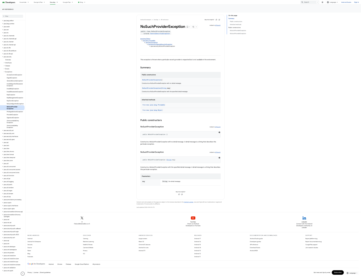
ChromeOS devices (144, 244)
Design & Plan (38, 2)
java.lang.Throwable (149, 40)
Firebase (68, 264)
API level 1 (218, 25)
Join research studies (311, 247)
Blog (81, 2)
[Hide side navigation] (23, 273)
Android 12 (197, 253)
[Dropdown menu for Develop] (58, 2)
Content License (188, 202)
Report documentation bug (313, 241)
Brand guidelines (45, 272)
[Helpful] (216, 19)
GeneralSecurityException (160, 33)
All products (96, 264)
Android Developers (145, 19)
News (29, 250)
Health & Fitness (87, 244)
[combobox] (309, 2)
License (36, 272)
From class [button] (154, 105)
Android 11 (197, 256)
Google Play (67, 2)
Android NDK (254, 250)
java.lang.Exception (152, 42)
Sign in (356, 2)
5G (84, 253)
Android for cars (143, 247)
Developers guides (255, 241)
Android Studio (346, 2)
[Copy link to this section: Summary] (152, 68)
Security (30, 244)
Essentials (23, 2)
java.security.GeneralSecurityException (160, 44)
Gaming (85, 238)
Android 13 (197, 250)
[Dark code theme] (219, 132)
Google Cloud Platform (82, 264)
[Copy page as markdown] (193, 26)
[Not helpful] (219, 19)
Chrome (59, 264)
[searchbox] (12, 16)
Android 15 (197, 244)
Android (30, 238)
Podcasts (30, 256)
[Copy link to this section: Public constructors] (164, 120)
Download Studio (255, 247)
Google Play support (311, 244)
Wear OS (141, 241)
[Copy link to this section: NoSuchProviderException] (165, 127)
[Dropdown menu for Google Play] (73, 2)
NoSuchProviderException (151, 80)
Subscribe (338, 272)
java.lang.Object (145, 39)
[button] (12, 20)
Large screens (143, 238)
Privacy (85, 250)
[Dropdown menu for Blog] (85, 2)
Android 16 (197, 241)
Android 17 (197, 238)
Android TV (142, 250)
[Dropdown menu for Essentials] (29, 2)
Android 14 (197, 247)
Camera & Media (88, 247)
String (164, 88)
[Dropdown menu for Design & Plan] (45, 2)
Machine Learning (88, 241)
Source (30, 247)
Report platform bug (311, 238)
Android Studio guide (256, 238)
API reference (8, 9)
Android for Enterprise (34, 241)
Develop (52, 2)
